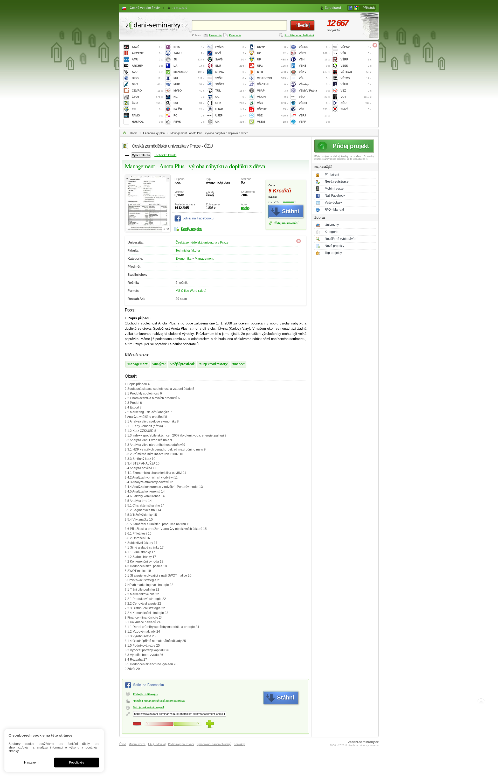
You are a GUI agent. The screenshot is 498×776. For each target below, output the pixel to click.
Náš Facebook (335, 195)
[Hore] (481, 702)
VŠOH (314, 103)
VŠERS (314, 46)
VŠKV (314, 71)
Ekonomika (183, 258)
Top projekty (333, 253)
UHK (230, 103)
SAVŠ (230, 59)
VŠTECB (356, 71)
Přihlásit (369, 8)
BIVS (147, 84)
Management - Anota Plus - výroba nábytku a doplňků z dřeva (209, 133)
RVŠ (230, 53)
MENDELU (189, 71)
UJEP (230, 115)
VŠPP (314, 121)
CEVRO (147, 90)
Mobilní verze (334, 188)
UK (230, 121)
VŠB (272, 103)
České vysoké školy (145, 8)
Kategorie (235, 35)
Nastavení (31, 762)
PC (189, 115)
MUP (189, 84)
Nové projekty (334, 246)
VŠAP (272, 90)
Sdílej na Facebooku (198, 218)
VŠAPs (272, 96)
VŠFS (314, 53)
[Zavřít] (374, 45)
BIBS (147, 78)
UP (272, 59)
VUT (356, 96)
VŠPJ (314, 115)
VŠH (314, 59)
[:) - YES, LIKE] (209, 724)
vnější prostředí (182, 364)
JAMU (189, 53)
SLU (230, 65)
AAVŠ (147, 46)
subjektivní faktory (213, 364)
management (137, 364)
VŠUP (356, 84)
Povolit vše (76, 762)
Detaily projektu (191, 229)
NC (189, 96)
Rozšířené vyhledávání (299, 35)
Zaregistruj (333, 8)
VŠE (272, 115)
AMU (147, 59)
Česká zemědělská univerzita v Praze (202, 242)
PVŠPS (230, 46)
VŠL (314, 78)
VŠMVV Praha (314, 90)
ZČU (356, 103)
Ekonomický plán (154, 133)
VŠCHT (272, 109)
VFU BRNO (272, 78)
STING (230, 71)
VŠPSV (356, 46)
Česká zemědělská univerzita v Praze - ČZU (172, 146)
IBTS (189, 46)
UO (272, 53)
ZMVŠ (356, 109)
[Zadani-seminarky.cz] (155, 24)
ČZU (147, 103)
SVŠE (230, 78)
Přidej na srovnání (286, 223)
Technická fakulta (165, 155)
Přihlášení (332, 174)
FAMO (147, 115)
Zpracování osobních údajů (214, 744)
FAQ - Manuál (334, 209)
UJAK (230, 109)
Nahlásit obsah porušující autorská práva (159, 700)
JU (189, 59)
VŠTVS (356, 78)
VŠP (314, 109)
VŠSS (356, 65)
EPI (147, 109)
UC (230, 96)
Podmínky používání (181, 744)
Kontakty (239, 744)
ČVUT (147, 96)
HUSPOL (147, 121)
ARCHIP (147, 65)
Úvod (122, 744)
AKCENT (147, 53)
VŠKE (314, 65)
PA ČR (189, 109)
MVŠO (189, 90)
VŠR (356, 53)
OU (189, 103)
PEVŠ (189, 121)
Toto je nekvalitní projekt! (148, 707)
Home (133, 133)
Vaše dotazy (333, 202)
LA (189, 65)
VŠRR (356, 59)
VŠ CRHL (272, 84)
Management (204, 258)
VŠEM (272, 121)
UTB (272, 71)
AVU (147, 71)
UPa (272, 65)
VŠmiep (314, 84)
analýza (159, 364)
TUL (230, 90)
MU (189, 78)
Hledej (302, 25)
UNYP (272, 46)
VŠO (314, 96)
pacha (245, 208)
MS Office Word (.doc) (191, 291)
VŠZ (356, 90)
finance (238, 364)
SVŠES (230, 84)
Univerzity (215, 35)
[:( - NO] (137, 724)
